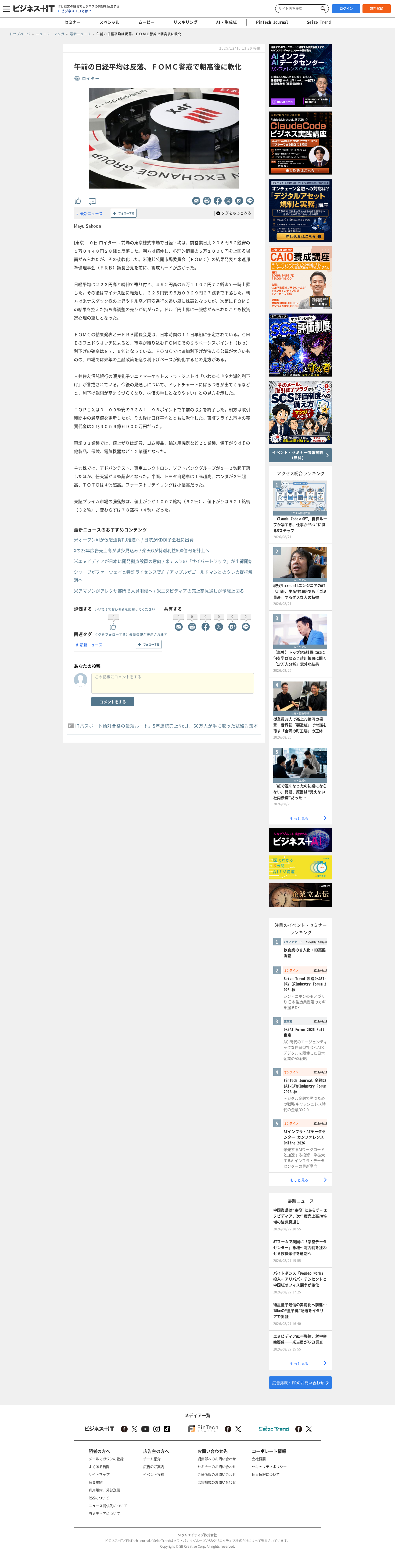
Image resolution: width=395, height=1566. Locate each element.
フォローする (126, 213)
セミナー (72, 22)
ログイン (346, 8)
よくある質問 (99, 1466)
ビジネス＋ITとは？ (76, 11)
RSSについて (99, 1497)
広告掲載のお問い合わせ (217, 1482)
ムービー (146, 22)
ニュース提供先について (108, 1505)
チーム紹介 (152, 1458)
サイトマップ (99, 1474)
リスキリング (185, 22)
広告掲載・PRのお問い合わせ (298, 1382)
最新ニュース (91, 213)
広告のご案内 (153, 1466)
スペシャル (109, 22)
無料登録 (376, 8)
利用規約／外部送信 (104, 1489)
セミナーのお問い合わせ (217, 1466)
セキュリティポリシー (269, 1466)
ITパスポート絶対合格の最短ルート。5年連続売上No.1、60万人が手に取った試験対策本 (166, 725)
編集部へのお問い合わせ (217, 1458)
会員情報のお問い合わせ (217, 1474)
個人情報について (266, 1474)
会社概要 (259, 1458)
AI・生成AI (226, 22)
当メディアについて (104, 1513)
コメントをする (113, 701)
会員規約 (96, 1482)
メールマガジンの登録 (106, 1458)
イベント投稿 (153, 1474)
